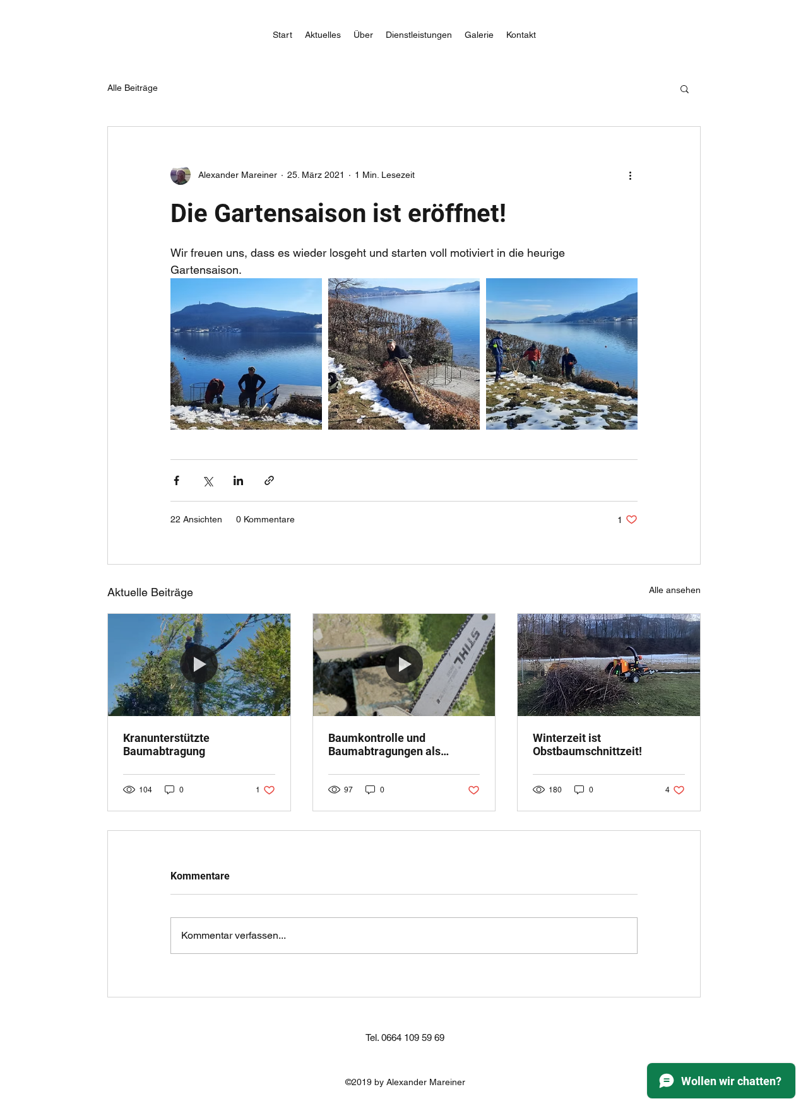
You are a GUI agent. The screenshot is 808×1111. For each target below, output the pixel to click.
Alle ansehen (675, 590)
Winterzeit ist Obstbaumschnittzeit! (587, 744)
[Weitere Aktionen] (630, 174)
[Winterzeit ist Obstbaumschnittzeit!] (609, 665)
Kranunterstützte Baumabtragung (166, 744)
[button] (685, 88)
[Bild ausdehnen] (246, 354)
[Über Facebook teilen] (176, 480)
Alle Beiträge (132, 88)
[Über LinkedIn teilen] (238, 480)
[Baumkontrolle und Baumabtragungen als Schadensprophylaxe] (404, 665)
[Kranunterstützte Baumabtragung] (199, 665)
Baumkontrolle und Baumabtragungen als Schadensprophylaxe (384, 744)
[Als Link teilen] (269, 480)
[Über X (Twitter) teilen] (207, 480)
